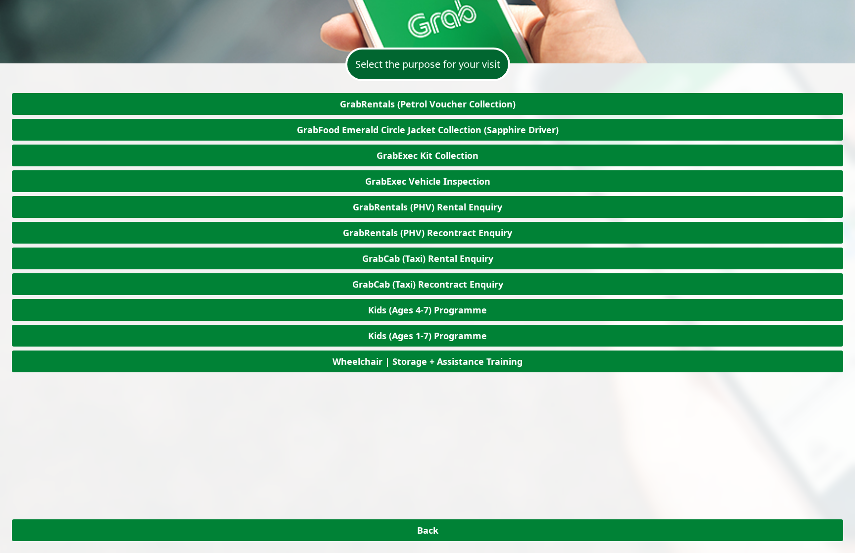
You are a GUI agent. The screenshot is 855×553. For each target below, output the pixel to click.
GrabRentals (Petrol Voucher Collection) (428, 104)
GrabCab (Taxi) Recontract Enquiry (427, 284)
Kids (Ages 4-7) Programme (427, 310)
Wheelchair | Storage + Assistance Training (427, 361)
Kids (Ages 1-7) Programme (427, 336)
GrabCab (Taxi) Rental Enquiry (427, 258)
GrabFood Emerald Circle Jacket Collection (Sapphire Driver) (428, 130)
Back (427, 530)
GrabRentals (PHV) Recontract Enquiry (427, 233)
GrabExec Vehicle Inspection (427, 181)
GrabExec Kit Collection (427, 155)
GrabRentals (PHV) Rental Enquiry (427, 207)
